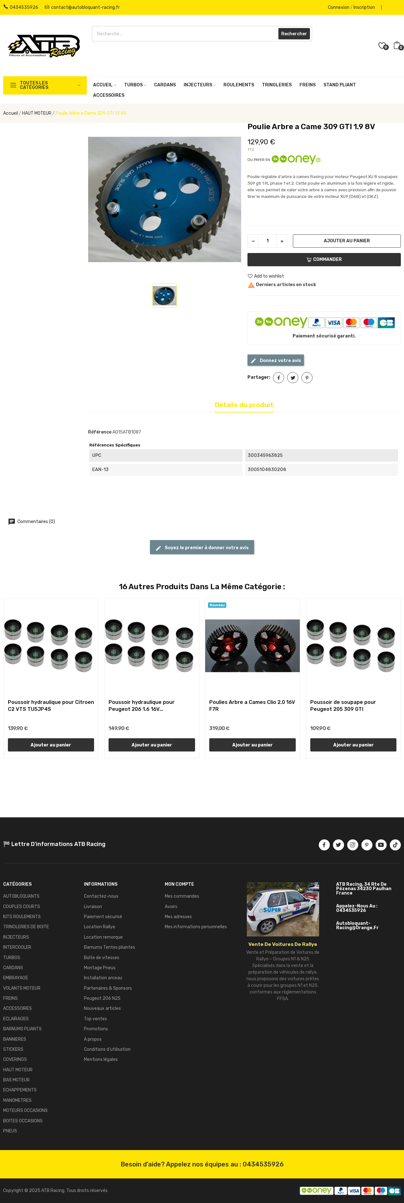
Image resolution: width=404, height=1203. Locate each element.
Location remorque (103, 937)
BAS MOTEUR (16, 1080)
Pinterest (306, 377)
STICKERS (13, 1049)
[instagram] (352, 844)
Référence (99, 432)
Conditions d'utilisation (107, 1049)
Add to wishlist (269, 276)
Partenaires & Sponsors (108, 988)
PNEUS (10, 1131)
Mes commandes (182, 896)
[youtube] (381, 844)
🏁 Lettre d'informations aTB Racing (54, 844)
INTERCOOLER (17, 947)
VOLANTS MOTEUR (21, 988)
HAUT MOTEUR (18, 1070)
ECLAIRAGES (16, 1019)
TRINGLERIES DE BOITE (26, 927)
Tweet (292, 377)
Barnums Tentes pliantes (109, 947)
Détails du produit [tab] (244, 405)
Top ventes (95, 1019)
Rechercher (294, 34)
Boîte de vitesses (101, 957)
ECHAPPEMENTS (20, 1090)
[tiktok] (395, 844)
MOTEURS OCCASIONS (25, 1110)
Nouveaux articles (102, 1008)
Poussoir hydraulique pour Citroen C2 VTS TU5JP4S (51, 705)
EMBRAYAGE (15, 978)
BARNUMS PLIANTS (22, 1029)
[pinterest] (366, 844)
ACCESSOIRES (17, 1008)
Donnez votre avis (280, 360)
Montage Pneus (100, 967)
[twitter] (338, 844)
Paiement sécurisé (103, 916)
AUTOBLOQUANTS (21, 896)
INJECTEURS (16, 937)
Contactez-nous (101, 896)
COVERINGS (15, 1059)
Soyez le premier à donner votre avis (206, 547)
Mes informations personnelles (196, 927)
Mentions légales (101, 1059)
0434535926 (24, 7)
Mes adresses (178, 916)
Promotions (96, 1029)
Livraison (93, 906)
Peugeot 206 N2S (102, 998)
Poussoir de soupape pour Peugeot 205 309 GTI (343, 705)
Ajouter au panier (347, 241)
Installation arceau (103, 978)
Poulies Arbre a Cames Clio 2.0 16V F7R (252, 705)
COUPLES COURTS (21, 906)
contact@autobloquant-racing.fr (85, 7)
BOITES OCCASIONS (23, 1121)
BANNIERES (14, 1039)
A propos (93, 1039)
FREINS (10, 998)
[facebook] (324, 844)
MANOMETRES (17, 1100)
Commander (327, 259)
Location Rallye (99, 927)
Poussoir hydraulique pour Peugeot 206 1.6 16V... (142, 705)
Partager (278, 377)
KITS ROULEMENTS (22, 916)
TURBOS (11, 957)
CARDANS (13, 967)
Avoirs (171, 906)
